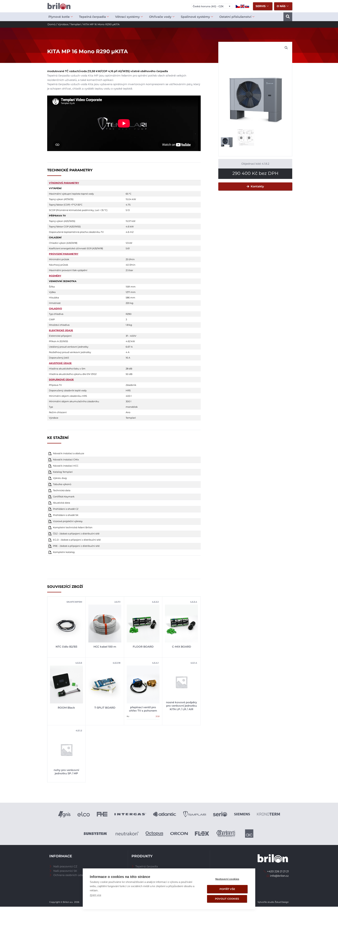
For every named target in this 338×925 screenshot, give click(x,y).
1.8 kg (129, 324)
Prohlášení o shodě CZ (65, 509)
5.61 (128, 248)
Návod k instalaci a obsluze (68, 453)
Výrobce (63, 24)
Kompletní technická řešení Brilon (72, 527)
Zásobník (131, 385)
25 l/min (130, 259)
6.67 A (129, 346)
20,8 (157, 716)
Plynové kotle (59, 17)
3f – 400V (131, 335)
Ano (128, 412)
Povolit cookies (227, 898)
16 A (128, 357)
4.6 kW (130, 226)
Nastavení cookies (227, 879)
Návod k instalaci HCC (65, 465)
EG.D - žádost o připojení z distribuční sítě (77, 539)
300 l (128, 401)
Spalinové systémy (195, 17)
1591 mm (131, 286)
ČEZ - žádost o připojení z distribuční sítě (76, 533)
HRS (128, 390)
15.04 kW (131, 199)
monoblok (132, 406)
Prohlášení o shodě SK (65, 515)
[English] (242, 6)
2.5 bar (129, 270)
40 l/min (130, 264)
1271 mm (131, 292)
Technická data (61, 490)
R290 (129, 314)
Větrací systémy (127, 17)
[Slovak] (247, 6)
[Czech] (238, 6)
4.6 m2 (129, 232)
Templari (75, 24)
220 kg (129, 303)
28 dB (129, 368)
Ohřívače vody (160, 17)
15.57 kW (130, 221)
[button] (287, 16)
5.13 (128, 210)
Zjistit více (95, 895)
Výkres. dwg (60, 478)
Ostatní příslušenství (235, 17)
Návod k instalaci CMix (66, 459)
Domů (51, 24)
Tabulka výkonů (62, 484)
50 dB (129, 374)
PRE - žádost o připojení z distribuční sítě (76, 546)
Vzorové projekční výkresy (68, 521)
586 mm (130, 297)
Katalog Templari (63, 472)
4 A (127, 352)
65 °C (128, 193)
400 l (129, 395)
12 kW (129, 242)
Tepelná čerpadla (92, 17)
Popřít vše (227, 889)
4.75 (128, 204)
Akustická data (61, 502)
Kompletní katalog (64, 552)
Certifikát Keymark (63, 496)
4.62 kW (130, 341)
